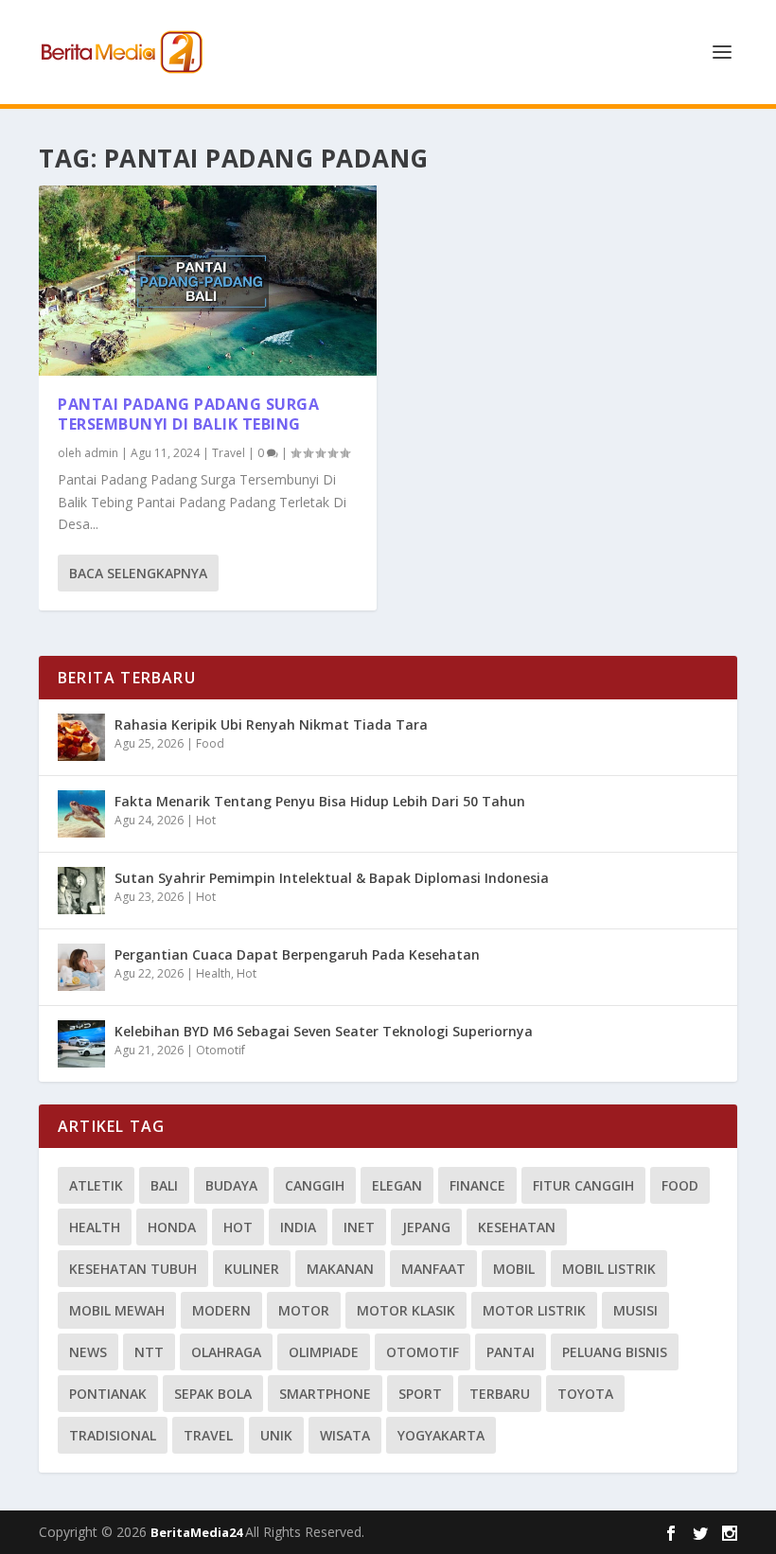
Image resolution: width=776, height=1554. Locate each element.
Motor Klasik (406, 1310)
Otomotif (220, 1050)
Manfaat (433, 1269)
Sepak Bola (213, 1394)
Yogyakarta (441, 1435)
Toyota (585, 1394)
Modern (221, 1310)
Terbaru (499, 1394)
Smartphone (325, 1394)
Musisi (635, 1310)
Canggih (314, 1185)
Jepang (426, 1227)
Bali (164, 1185)
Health (213, 973)
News (88, 1352)
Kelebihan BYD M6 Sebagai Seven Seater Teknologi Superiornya (324, 1031)
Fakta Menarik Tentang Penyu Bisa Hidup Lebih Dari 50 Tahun (320, 801)
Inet (359, 1227)
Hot (206, 820)
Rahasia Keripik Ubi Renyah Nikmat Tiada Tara (271, 724)
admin (101, 453)
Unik (276, 1435)
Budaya (231, 1185)
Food (210, 743)
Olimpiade (324, 1352)
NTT (149, 1352)
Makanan (340, 1269)
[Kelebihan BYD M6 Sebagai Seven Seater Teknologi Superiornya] (81, 1044)
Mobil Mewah (117, 1310)
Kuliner (251, 1269)
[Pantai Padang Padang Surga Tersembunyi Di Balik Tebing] (208, 280)
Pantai (510, 1352)
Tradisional (112, 1435)
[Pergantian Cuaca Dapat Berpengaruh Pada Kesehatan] (81, 967)
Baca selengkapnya (138, 573)
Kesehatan (517, 1227)
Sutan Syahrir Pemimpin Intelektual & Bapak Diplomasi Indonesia (332, 878)
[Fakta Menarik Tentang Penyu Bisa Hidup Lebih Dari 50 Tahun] (81, 814)
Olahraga (226, 1352)
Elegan (397, 1185)
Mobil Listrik (609, 1269)
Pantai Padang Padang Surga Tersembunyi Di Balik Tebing (188, 414)
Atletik (96, 1185)
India (298, 1227)
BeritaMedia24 (197, 1532)
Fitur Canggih (583, 1185)
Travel (228, 453)
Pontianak (108, 1394)
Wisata (345, 1435)
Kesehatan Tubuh (133, 1269)
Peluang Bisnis (614, 1352)
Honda (172, 1227)
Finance (477, 1185)
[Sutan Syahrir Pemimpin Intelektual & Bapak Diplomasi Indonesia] (81, 890)
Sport (420, 1394)
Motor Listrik (534, 1310)
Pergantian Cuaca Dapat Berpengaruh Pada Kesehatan (297, 954)
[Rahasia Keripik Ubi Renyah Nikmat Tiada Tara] (81, 737)
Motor (303, 1310)
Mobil (514, 1269)
